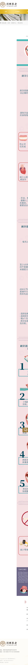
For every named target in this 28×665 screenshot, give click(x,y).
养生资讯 (20, 23)
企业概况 (17, 11)
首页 (6, 11)
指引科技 (6, 662)
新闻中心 (13, 23)
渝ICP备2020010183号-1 (8, 660)
